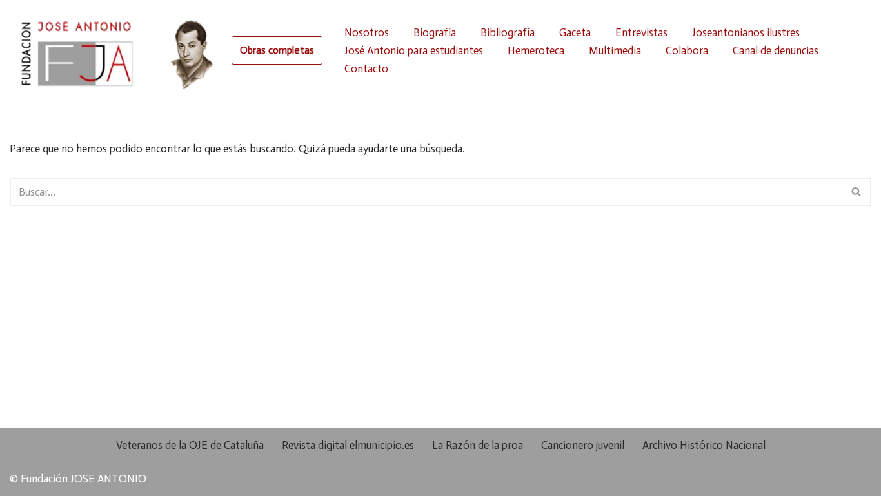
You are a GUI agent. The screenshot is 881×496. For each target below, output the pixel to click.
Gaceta (575, 32)
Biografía (434, 32)
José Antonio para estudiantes (413, 50)
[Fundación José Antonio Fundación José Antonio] (114, 50)
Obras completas (277, 50)
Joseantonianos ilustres (746, 32)
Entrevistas (641, 32)
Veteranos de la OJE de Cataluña (190, 445)
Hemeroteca (536, 50)
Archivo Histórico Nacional (704, 445)
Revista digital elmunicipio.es (348, 445)
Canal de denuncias (775, 50)
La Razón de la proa (477, 445)
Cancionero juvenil (582, 445)
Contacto (366, 68)
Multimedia (615, 50)
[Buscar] (856, 192)
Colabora (687, 50)
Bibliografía (507, 32)
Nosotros (366, 32)
